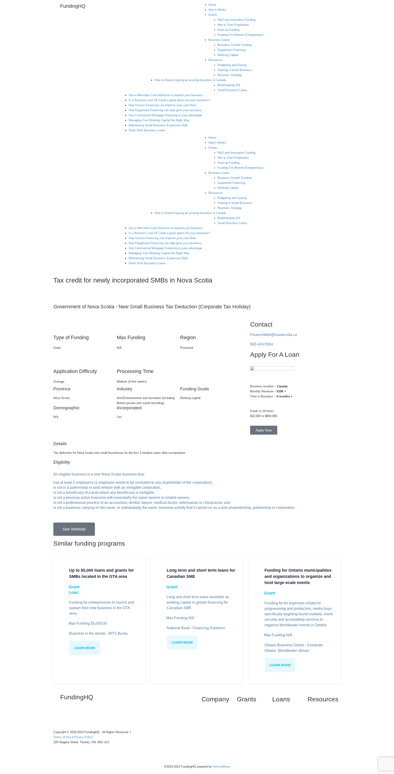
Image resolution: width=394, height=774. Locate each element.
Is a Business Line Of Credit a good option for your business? (169, 100)
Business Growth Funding (234, 45)
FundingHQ (73, 6)
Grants (212, 14)
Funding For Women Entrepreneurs (241, 35)
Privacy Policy (83, 737)
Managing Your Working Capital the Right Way (159, 120)
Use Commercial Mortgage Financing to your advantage (165, 115)
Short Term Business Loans (147, 130)
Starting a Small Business (235, 70)
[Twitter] (71, 715)
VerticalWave (221, 766)
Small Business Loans (232, 90)
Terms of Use (62, 737)
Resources (215, 60)
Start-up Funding (228, 30)
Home (212, 4)
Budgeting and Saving (232, 65)
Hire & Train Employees (233, 24)
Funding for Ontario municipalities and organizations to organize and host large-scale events (298, 576)
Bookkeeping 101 (229, 85)
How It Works (217, 9)
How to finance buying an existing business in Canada (190, 80)
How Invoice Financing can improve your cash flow (162, 105)
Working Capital (228, 55)
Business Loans (219, 40)
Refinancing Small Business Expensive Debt (158, 125)
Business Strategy (230, 75)
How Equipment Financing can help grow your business (165, 110)
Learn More (84, 648)
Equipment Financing (231, 50)
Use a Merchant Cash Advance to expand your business (166, 95)
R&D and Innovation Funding (236, 19)
